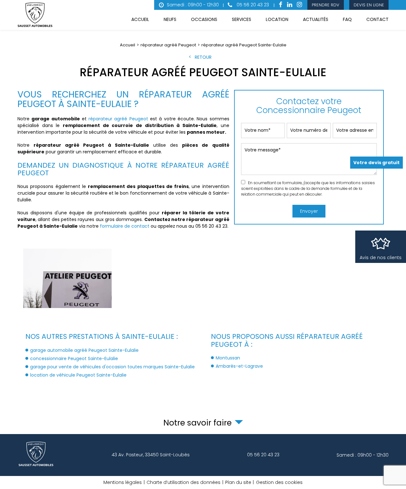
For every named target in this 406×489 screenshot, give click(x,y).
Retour (203, 57)
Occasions (204, 19)
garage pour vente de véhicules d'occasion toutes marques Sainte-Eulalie (112, 367)
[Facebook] (280, 5)
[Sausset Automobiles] (36, 15)
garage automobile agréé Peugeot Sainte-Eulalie (84, 350)
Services (241, 19)
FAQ (347, 19)
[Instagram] (299, 5)
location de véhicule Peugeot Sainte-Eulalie (78, 375)
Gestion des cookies (279, 482)
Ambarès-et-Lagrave (239, 366)
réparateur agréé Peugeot (118, 119)
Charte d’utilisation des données (183, 482)
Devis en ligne (369, 5)
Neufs (170, 19)
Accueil (140, 19)
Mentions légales (122, 482)
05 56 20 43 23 (252, 5)
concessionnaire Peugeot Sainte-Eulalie (74, 358)
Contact (377, 19)
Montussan (228, 358)
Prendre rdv (325, 5)
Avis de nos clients (381, 257)
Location (277, 19)
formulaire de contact (124, 226)
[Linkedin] (289, 5)
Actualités (315, 19)
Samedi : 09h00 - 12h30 (193, 5)
